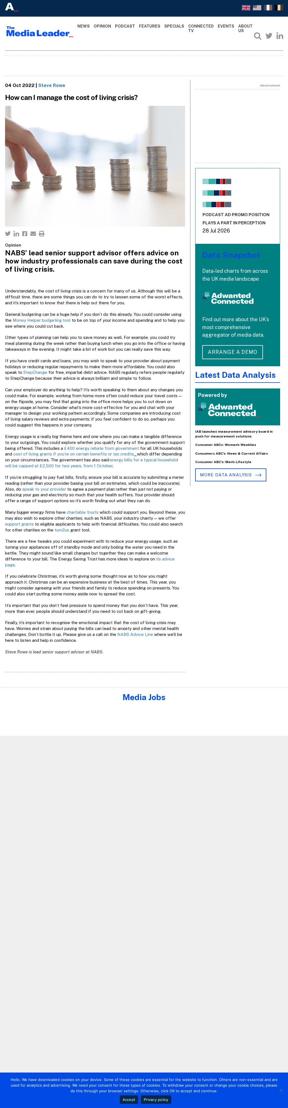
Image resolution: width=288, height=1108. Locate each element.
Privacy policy (156, 1099)
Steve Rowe (51, 85)
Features (149, 26)
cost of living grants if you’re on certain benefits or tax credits (73, 454)
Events (226, 26)
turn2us (62, 530)
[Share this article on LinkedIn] (16, 233)
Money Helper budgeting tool (42, 320)
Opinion (102, 26)
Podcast (125, 26)
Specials (174, 26)
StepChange (35, 372)
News (83, 26)
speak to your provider (44, 489)
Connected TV (201, 28)
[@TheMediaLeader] (269, 36)
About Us (245, 28)
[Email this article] (33, 233)
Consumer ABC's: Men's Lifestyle (223, 462)
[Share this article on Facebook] (25, 233)
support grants (19, 524)
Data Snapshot (231, 255)
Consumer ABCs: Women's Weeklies (225, 445)
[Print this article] (41, 233)
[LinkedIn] (279, 36)
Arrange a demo (232, 352)
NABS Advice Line (135, 634)
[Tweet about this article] (8, 233)
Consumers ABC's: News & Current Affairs (231, 453)
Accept (129, 1099)
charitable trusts (82, 512)
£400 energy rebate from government (101, 448)
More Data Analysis (226, 474)
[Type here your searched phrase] (257, 36)
